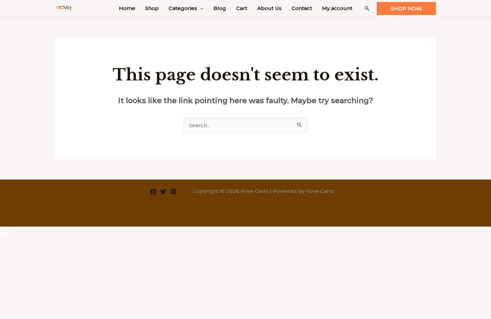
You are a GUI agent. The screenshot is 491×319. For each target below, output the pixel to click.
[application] (200, 8)
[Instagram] (173, 192)
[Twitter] (163, 192)
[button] (367, 8)
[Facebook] (153, 192)
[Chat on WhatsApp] (5, 235)
